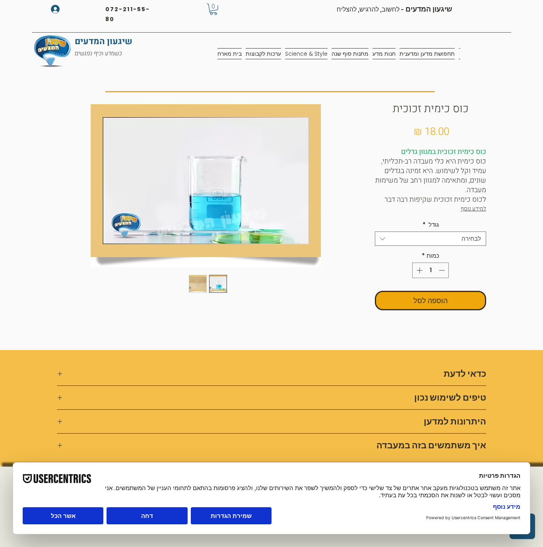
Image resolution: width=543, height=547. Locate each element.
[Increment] (418, 270)
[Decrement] (442, 270)
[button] (213, 9)
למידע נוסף (473, 208)
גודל (431, 224)
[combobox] (430, 239)
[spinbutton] (430, 270)
